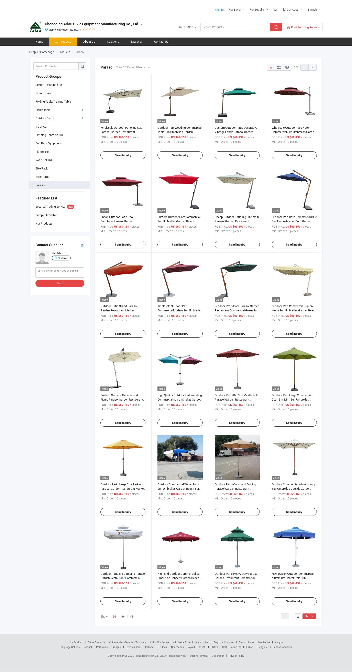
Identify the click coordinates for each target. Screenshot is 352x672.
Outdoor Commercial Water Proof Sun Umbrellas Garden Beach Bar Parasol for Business (178, 488)
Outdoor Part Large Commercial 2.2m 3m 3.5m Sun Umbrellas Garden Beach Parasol (292, 399)
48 (131, 616)
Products (65, 41)
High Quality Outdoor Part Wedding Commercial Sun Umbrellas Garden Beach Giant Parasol (179, 399)
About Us (89, 41)
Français (116, 647)
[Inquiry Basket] (276, 9)
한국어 (202, 647)
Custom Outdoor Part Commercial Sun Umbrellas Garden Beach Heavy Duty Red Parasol (178, 221)
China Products (96, 642)
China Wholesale (159, 642)
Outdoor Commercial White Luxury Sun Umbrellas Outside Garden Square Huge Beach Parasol (293, 488)
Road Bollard (43, 160)
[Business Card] (82, 245)
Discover (136, 41)
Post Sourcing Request (305, 27)
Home (39, 41)
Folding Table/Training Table (53, 101)
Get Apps (292, 9)
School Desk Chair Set (49, 85)
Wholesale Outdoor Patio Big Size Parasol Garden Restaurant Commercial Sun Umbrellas (121, 132)
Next (308, 616)
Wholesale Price (181, 642)
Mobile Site (264, 642)
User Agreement (199, 655)
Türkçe (249, 647)
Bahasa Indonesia (283, 647)
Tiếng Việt (262, 647)
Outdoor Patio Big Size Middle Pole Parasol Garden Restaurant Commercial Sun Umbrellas (236, 399)
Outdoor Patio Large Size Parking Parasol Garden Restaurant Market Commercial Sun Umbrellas (122, 488)
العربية (191, 647)
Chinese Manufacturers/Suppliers (127, 642)
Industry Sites (202, 642)
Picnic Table (42, 110)
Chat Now (62, 258)
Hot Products (76, 642)
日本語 (214, 647)
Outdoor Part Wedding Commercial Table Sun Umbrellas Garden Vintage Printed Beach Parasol (179, 132)
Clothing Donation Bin (49, 135)
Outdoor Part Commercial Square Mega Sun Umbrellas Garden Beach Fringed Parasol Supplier (294, 310)
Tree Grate (41, 177)
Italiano (149, 647)
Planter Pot (42, 152)
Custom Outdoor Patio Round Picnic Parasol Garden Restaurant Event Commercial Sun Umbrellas (121, 399)
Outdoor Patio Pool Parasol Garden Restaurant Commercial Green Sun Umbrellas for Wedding (237, 310)
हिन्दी (224, 647)
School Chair (43, 93)
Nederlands (177, 647)
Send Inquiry (123, 155)
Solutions (113, 41)
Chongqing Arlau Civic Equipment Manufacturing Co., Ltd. (92, 24)
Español (87, 647)
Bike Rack (41, 168)
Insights (279, 642)
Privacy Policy (236, 655)
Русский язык (133, 647)
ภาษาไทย (236, 647)
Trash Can (41, 126)
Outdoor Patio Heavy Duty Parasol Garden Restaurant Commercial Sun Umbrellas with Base (236, 578)
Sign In (219, 9)
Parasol (40, 185)
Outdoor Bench (45, 118)
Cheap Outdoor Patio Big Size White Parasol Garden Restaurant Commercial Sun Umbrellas (237, 221)
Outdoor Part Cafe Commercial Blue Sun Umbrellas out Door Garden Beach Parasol (294, 221)
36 (123, 616)
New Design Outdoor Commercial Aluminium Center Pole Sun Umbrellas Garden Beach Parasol (293, 578)
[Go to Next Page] (312, 67)
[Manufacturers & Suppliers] (55, 8)
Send (60, 283)
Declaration (218, 655)
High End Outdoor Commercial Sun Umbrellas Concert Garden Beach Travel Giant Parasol (179, 578)
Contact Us (161, 41)
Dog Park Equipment (48, 143)
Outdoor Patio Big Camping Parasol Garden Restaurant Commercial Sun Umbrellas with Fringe (122, 578)
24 (114, 616)
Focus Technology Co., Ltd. (149, 655)
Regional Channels (224, 642)
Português (102, 647)
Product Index (246, 642)
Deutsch (162, 647)
